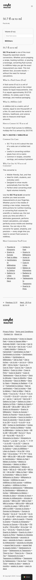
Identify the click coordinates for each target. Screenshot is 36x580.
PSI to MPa (14, 527)
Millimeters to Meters (18, 493)
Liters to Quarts (9, 451)
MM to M (29, 503)
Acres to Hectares (10, 339)
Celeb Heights (10, 349)
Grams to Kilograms (11, 409)
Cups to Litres (16, 370)
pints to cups (22, 516)
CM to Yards (13, 365)
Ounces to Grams (22, 509)
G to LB (16, 396)
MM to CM (16, 501)
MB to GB (12, 456)
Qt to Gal (24, 527)
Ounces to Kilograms (11, 511)
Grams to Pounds (10, 415)
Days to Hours (21, 375)
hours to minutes (9, 417)
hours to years (24, 420)
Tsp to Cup (21, 561)
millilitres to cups (17, 480)
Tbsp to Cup (8, 553)
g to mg (24, 396)
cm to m (23, 362)
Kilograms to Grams (11, 438)
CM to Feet (18, 360)
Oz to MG (11, 516)
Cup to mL (24, 365)
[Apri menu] (32, 6)
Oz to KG (22, 514)
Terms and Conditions (24, 332)
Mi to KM (10, 472)
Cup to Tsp (19, 368)
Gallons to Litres (24, 401)
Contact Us (8, 334)
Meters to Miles (20, 464)
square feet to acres (12, 545)
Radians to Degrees (25, 535)
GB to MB (16, 407)
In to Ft (14, 422)
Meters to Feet (22, 459)
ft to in (22, 394)
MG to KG (22, 469)
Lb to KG (7, 443)
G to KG (7, 396)
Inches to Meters (17, 428)
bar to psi (22, 347)
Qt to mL (11, 530)
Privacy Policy (8, 332)
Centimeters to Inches (11, 354)
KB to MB (13, 433)
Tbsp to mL (19, 553)
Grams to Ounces (20, 412)
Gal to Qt (26, 399)
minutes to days (9, 496)
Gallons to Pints (9, 404)
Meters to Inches (10, 462)
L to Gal (14, 441)
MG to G (13, 469)
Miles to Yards (21, 475)
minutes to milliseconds (12, 498)
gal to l (9, 399)
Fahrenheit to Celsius (14, 386)
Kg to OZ (19, 435)
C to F (29, 347)
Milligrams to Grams (11, 477)
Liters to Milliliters (20, 449)
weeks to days (15, 564)
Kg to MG (10, 435)
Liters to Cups (20, 446)
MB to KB (21, 456)
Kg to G (22, 433)
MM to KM (20, 503)
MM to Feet (26, 501)
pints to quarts (18, 519)
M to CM (21, 451)
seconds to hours (16, 540)
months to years (10, 506)
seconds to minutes (25, 543)
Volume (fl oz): (10, 32)
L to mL (22, 441)
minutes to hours (24, 496)
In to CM (6, 422)
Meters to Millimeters (11, 467)
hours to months (25, 417)
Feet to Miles (12, 257)
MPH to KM (23, 506)
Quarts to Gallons (10, 532)
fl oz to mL (6, 23)
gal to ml (17, 399)
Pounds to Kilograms (20, 522)
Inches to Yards (22, 430)
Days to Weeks (20, 381)
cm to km (14, 362)
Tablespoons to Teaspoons (20, 550)
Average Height (9, 344)
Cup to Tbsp (8, 368)
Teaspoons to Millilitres (12, 558)
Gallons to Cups (9, 401)
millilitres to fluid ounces (12, 483)
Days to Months (19, 378)
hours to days (24, 415)
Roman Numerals (11, 537)
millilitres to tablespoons (12, 488)
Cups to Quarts (15, 373)
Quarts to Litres (25, 532)
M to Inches (13, 454)
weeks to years (17, 566)
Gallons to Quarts (25, 404)
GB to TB (25, 407)
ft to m (29, 394)
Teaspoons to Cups (15, 556)
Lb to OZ (16, 443)
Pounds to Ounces (10, 524)
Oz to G (14, 514)
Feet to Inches (20, 388)
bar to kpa (21, 344)
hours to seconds (10, 420)
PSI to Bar (24, 524)
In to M (22, 422)
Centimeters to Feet (21, 352)
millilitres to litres (19, 485)
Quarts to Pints (9, 535)
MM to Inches (8, 503)
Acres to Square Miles (17, 341)
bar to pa (12, 347)
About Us (18, 334)
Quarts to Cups (23, 530)
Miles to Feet (21, 472)
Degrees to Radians (19, 383)
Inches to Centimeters (17, 425)
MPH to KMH (8, 509)
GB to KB (6, 407)
